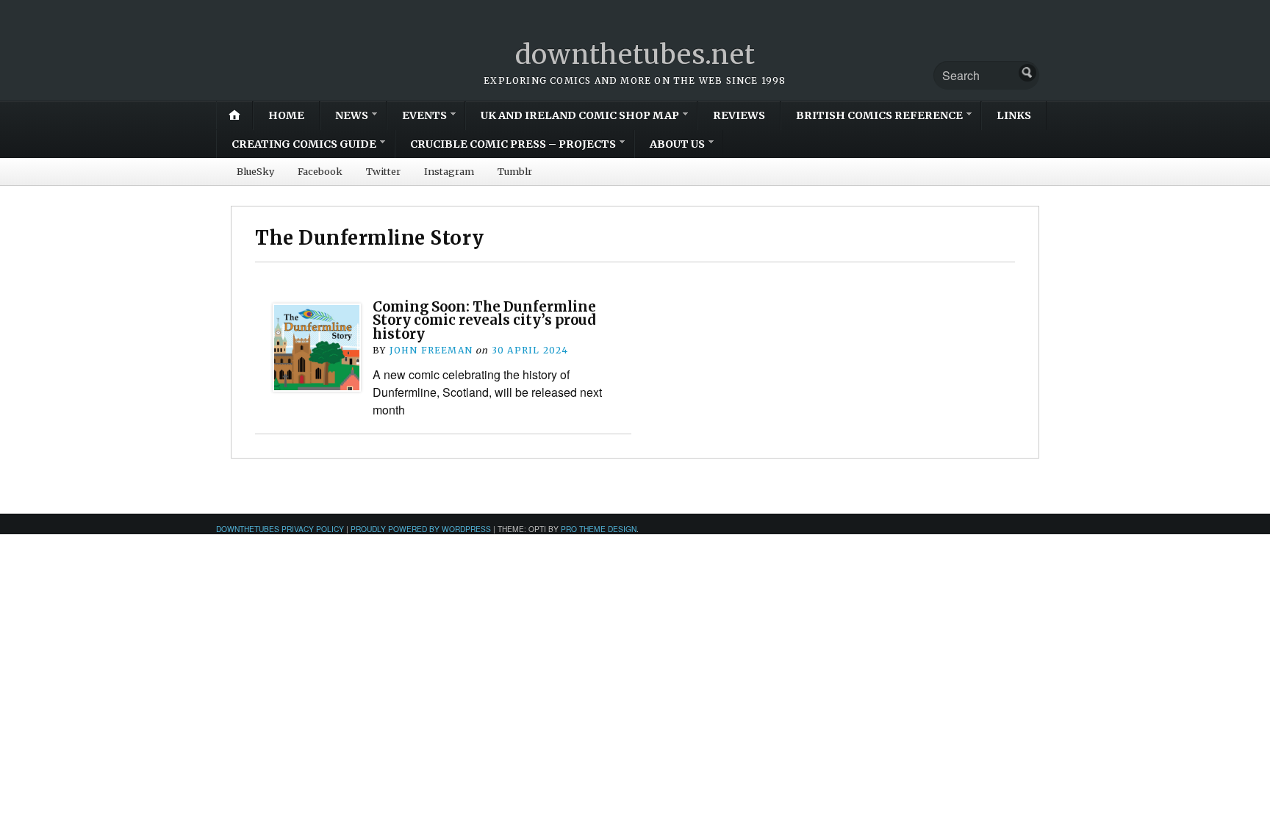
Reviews (739, 115)
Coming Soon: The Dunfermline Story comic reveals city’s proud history (484, 320)
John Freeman (431, 350)
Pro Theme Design (598, 528)
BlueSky (255, 171)
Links (1014, 115)
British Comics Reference (879, 115)
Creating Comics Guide (304, 144)
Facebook (320, 171)
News (351, 115)
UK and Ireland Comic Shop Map (580, 115)
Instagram (449, 171)
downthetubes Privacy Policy (280, 528)
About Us (677, 144)
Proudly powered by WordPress (421, 528)
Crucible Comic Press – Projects (513, 144)
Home (286, 115)
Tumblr (515, 171)
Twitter (383, 171)
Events (424, 115)
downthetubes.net (635, 54)
